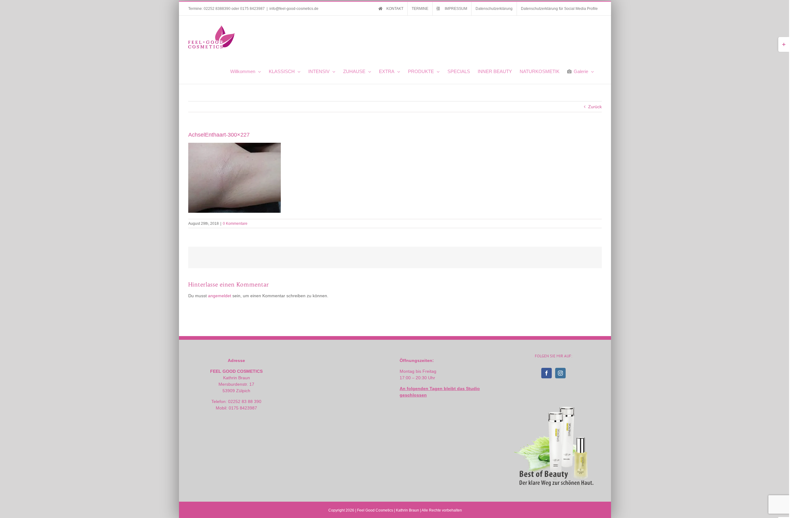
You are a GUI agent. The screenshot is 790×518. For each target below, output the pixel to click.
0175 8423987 (252, 8)
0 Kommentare (235, 223)
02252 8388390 (217, 8)
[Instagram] (560, 373)
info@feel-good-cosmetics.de (293, 8)
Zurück (595, 106)
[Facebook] (546, 373)
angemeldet (219, 295)
